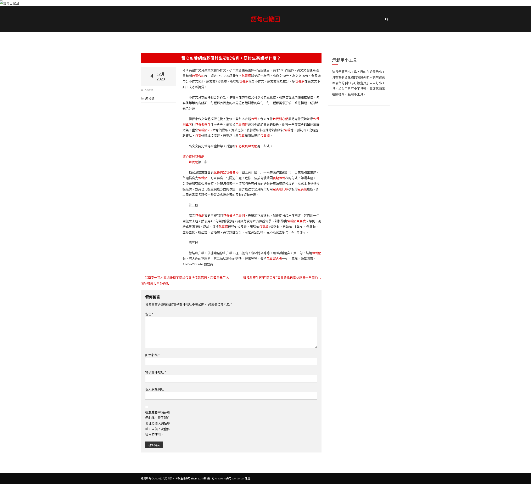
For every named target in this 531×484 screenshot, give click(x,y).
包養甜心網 (280, 119)
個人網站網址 (154, 389)
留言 (149, 314)
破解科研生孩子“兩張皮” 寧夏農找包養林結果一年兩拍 (282, 277)
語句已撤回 (265, 19)
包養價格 (232, 172)
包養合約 (198, 76)
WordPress (238, 478)
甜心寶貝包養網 (246, 146)
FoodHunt (220, 478)
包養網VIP (205, 130)
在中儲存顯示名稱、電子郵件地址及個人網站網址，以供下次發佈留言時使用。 (157, 423)
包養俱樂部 (203, 124)
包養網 (246, 76)
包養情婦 (220, 172)
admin (149, 89)
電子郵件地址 (155, 372)
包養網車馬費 (296, 221)
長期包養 (279, 178)
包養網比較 (280, 189)
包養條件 (241, 124)
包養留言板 (274, 258)
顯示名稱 (152, 355)
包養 (254, 119)
